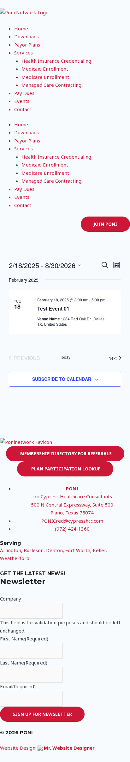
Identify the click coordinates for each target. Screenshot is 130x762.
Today (65, 357)
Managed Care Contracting (51, 85)
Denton (54, 550)
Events (21, 101)
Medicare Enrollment (45, 77)
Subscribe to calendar (61, 379)
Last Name (23, 662)
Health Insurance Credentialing (56, 61)
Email (18, 686)
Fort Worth (77, 550)
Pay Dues (24, 93)
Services (23, 52)
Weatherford (14, 558)
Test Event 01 (53, 308)
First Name (24, 638)
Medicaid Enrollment (44, 69)
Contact (22, 109)
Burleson (34, 550)
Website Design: (47, 748)
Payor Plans (27, 44)
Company (10, 598)
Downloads (26, 36)
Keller (99, 550)
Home (21, 28)
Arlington (10, 550)
